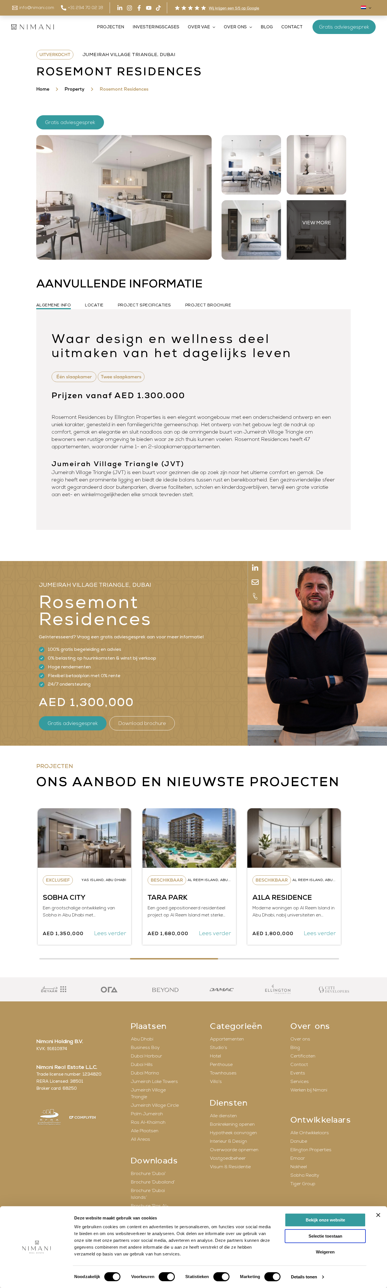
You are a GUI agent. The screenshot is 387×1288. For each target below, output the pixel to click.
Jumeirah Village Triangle (148, 1093)
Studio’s (218, 1047)
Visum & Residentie (230, 1167)
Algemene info (53, 305)
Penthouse (221, 1064)
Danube (298, 1141)
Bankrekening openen (232, 1124)
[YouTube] (149, 8)
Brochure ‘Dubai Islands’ (148, 1194)
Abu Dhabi (142, 1039)
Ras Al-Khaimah (148, 1122)
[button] (368, 8)
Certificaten (302, 1056)
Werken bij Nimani (308, 1090)
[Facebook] (139, 8)
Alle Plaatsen (144, 1131)
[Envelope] (255, 582)
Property (74, 89)
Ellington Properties (310, 1150)
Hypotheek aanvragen (233, 1133)
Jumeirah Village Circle (155, 1105)
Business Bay (145, 1047)
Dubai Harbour (146, 1056)
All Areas (140, 1139)
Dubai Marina (145, 1073)
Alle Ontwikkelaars (309, 1133)
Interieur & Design (228, 1141)
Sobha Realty (304, 1175)
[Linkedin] (120, 8)
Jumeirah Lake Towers (154, 1081)
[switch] (167, 1276)
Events (297, 1073)
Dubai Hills (142, 1064)
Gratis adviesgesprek (344, 27)
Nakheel (298, 1167)
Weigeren (325, 1251)
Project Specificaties (144, 305)
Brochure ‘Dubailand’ (153, 1182)
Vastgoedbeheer (228, 1158)
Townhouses (223, 1073)
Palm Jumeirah (147, 1114)
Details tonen (304, 1276)
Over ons (300, 1039)
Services (299, 1081)
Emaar (297, 1158)
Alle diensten (223, 1116)
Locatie (94, 305)
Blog (295, 1047)
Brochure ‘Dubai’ (148, 1173)
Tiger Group (302, 1184)
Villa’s (216, 1081)
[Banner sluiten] (378, 1215)
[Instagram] (129, 8)
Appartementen (227, 1039)
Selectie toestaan (325, 1236)
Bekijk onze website (325, 1219)
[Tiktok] (158, 8)
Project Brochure (208, 305)
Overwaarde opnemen (234, 1150)
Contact (299, 1064)
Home (42, 89)
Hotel (215, 1056)
